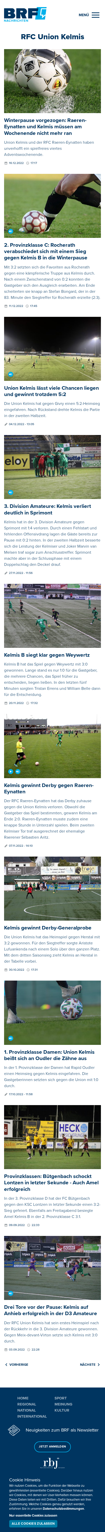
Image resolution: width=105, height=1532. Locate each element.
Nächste (88, 1365)
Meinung (63, 1404)
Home (23, 1398)
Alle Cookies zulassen (33, 1524)
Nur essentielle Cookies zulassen (33, 1516)
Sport (61, 1398)
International (32, 1416)
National (26, 1410)
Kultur (62, 1410)
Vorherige (18, 1365)
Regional (26, 1404)
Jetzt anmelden (52, 1446)
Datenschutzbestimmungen (63, 1509)
